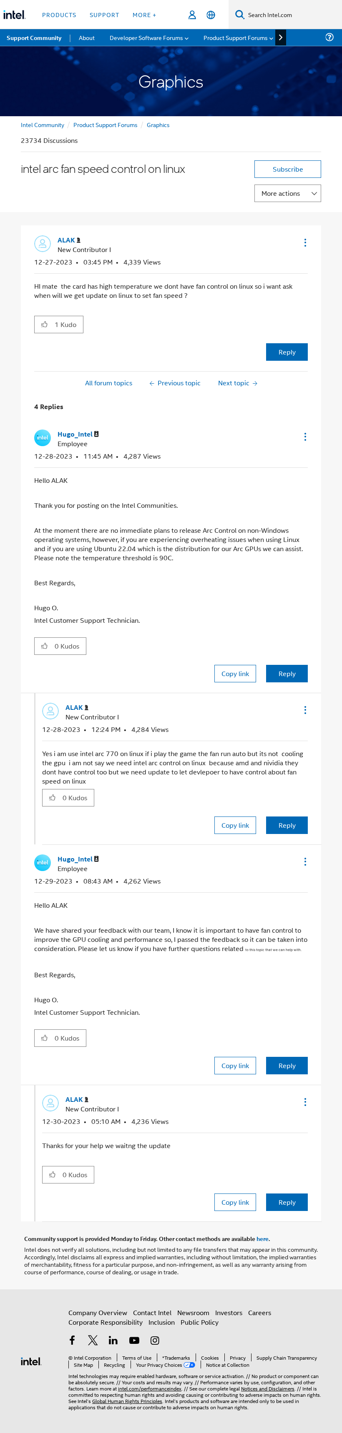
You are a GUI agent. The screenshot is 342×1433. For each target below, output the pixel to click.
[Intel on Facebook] (72, 1341)
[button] (304, 242)
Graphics (158, 124)
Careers (259, 1312)
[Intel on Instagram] (155, 1341)
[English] (210, 14)
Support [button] (104, 14)
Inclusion (161, 1322)
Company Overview (97, 1312)
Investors (228, 1312)
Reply (287, 352)
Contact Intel (152, 1312)
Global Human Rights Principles (127, 1401)
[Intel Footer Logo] (31, 1360)
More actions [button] (281, 193)
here (262, 1238)
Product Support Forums (105, 124)
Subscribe (288, 169)
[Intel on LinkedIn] (113, 1341)
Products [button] (59, 14)
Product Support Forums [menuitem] (236, 37)
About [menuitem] (87, 37)
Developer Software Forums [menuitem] (146, 37)
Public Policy (200, 1322)
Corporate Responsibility (105, 1322)
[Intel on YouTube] (134, 1341)
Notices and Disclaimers (267, 1388)
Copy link (235, 673)
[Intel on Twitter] (93, 1341)
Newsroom (193, 1312)
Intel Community (42, 124)
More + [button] (144, 14)
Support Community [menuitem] (34, 37)
